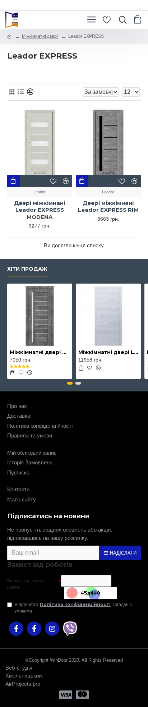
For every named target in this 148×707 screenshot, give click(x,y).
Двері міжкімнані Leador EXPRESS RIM (108, 206)
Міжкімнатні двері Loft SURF (108, 352)
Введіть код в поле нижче (26, 584)
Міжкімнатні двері (40, 36)
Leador (39, 192)
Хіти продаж (27, 269)
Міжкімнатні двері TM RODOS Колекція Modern (40, 352)
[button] (70, 383)
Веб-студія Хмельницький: (24, 672)
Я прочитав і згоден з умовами (73, 608)
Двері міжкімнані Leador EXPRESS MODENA (39, 209)
